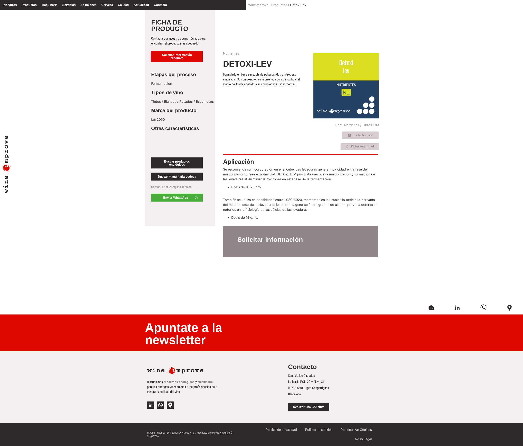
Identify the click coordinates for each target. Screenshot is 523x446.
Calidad (123, 5)
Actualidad (141, 5)
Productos (29, 5)
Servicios (69, 5)
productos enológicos (179, 382)
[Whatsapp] (160, 405)
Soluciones (88, 5)
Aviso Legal (363, 439)
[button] (177, 56)
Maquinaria (49, 5)
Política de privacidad (281, 430)
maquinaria (205, 382)
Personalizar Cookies (356, 430)
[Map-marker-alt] (170, 405)
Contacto (160, 5)
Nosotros (10, 5)
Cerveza (107, 5)
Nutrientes (231, 53)
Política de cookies (318, 430)
